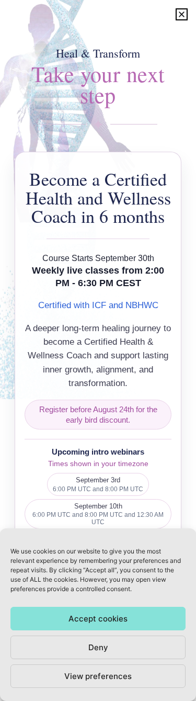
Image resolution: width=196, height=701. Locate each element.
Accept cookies (98, 619)
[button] (182, 14)
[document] (98, 350)
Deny (98, 647)
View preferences (98, 676)
